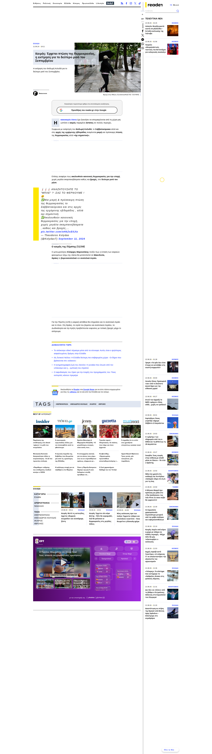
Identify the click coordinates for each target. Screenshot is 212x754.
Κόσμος (76, 3)
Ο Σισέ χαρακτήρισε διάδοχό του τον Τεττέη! (108, 468)
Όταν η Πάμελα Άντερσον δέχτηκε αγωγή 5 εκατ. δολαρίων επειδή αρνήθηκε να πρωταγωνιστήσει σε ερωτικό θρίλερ (86, 471)
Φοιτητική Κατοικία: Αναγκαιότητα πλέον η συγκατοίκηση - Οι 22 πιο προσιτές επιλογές (42, 457)
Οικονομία (57, 3)
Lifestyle (100, 3)
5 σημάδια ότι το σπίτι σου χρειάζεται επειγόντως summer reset (131, 442)
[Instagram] (131, 3)
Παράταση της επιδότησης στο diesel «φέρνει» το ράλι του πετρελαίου (41, 443)
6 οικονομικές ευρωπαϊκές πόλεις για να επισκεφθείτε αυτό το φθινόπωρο (64, 443)
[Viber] (142, 48)
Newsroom (39, 506)
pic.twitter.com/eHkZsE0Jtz (59, 231)
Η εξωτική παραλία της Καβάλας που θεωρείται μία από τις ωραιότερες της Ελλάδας (64, 457)
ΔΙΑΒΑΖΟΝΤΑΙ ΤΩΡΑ (62, 345)
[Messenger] (142, 39)
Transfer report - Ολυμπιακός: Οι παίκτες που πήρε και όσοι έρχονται (108, 443)
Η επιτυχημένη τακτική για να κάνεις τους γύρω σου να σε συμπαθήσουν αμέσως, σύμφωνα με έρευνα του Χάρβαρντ (86, 457)
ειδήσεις (73, 392)
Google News (88, 389)
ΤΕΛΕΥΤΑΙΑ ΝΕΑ (154, 18)
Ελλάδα (67, 3)
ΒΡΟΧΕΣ (102, 404)
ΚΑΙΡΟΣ (93, 404)
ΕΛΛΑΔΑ (36, 43)
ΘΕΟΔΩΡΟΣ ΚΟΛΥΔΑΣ (79, 404)
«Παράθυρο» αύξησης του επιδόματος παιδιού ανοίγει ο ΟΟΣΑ (42, 469)
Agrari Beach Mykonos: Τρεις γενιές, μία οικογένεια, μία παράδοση (130, 457)
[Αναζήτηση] (178, 11)
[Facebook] (126, 3)
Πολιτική (47, 3)
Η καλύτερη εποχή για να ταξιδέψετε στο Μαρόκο (64, 468)
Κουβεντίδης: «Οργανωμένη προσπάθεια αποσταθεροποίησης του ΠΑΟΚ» (108, 457)
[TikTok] (140, 3)
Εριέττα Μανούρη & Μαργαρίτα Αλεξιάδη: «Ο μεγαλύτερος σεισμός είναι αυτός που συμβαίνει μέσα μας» (86, 444)
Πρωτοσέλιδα (88, 3)
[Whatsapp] (142, 44)
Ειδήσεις (37, 3)
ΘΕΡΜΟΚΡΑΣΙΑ (62, 404)
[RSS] (122, 3)
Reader (77, 389)
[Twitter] (135, 3)
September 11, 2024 (72, 238)
